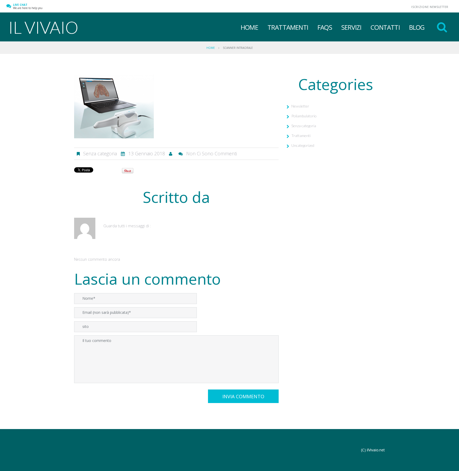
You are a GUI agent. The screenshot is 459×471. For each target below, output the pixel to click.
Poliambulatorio (304, 116)
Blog (417, 27)
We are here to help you (27, 6)
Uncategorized (302, 145)
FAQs (324, 27)
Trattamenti (287, 27)
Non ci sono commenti (211, 153)
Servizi (351, 27)
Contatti (385, 27)
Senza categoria (303, 125)
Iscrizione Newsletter (429, 7)
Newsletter (300, 106)
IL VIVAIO (43, 27)
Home (249, 27)
